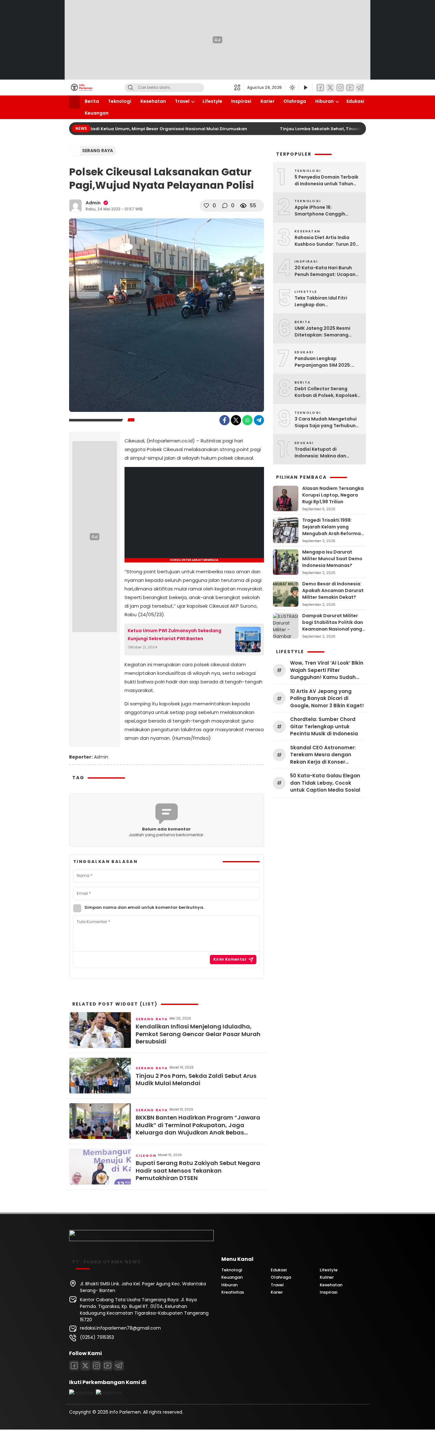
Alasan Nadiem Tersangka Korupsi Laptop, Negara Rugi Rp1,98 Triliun (333, 495)
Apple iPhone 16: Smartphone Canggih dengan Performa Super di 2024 (325, 210)
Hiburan (324, 101)
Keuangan (97, 113)
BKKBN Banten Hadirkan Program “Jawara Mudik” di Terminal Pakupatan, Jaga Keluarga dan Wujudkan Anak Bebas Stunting (198, 1125)
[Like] (206, 205)
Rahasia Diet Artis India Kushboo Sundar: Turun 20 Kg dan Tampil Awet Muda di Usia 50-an (328, 241)
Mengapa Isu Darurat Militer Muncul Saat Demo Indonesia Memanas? (332, 559)
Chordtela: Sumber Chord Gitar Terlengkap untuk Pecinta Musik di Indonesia (324, 726)
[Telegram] (359, 87)
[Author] (75, 206)
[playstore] (109, 1392)
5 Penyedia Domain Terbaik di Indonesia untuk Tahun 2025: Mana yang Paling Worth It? (326, 180)
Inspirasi (241, 101)
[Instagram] (340, 87)
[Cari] (130, 88)
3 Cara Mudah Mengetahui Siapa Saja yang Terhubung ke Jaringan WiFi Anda (327, 422)
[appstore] (81, 1392)
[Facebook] (320, 87)
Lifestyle (212, 101)
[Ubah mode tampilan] (292, 87)
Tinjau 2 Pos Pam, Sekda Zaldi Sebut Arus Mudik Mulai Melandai (196, 1079)
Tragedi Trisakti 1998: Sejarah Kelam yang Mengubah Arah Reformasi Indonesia (333, 530)
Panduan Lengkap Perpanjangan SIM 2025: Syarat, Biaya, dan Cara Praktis (323, 362)
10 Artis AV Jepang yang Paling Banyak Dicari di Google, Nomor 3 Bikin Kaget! (327, 698)
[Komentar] (225, 205)
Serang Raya (97, 150)
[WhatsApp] (247, 420)
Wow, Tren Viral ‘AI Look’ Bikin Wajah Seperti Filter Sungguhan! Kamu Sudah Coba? (326, 670)
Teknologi (119, 101)
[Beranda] (74, 102)
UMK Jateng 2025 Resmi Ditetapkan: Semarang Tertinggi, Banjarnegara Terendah (323, 331)
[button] (239, 87)
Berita (92, 101)
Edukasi (355, 101)
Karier (267, 101)
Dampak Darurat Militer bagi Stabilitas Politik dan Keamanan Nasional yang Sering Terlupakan (332, 625)
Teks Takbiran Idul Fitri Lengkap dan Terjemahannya (321, 301)
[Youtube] (108, 1365)
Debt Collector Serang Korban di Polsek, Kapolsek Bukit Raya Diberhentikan (326, 392)
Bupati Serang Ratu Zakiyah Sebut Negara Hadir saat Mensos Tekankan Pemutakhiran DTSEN (198, 1170)
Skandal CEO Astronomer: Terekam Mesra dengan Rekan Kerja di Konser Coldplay (323, 755)
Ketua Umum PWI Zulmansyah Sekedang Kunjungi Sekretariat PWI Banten (174, 634)
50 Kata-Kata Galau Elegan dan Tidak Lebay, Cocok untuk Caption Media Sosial (325, 782)
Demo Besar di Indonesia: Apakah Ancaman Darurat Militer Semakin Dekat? (333, 590)
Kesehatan (153, 101)
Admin (93, 203)
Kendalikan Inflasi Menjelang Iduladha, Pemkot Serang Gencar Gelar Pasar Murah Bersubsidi (198, 1034)
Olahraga (294, 101)
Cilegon (146, 1155)
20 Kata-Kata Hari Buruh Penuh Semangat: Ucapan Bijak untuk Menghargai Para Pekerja (325, 271)
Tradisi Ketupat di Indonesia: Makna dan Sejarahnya (320, 452)
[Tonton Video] (305, 87)
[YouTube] (350, 87)
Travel (182, 101)
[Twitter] (330, 87)
